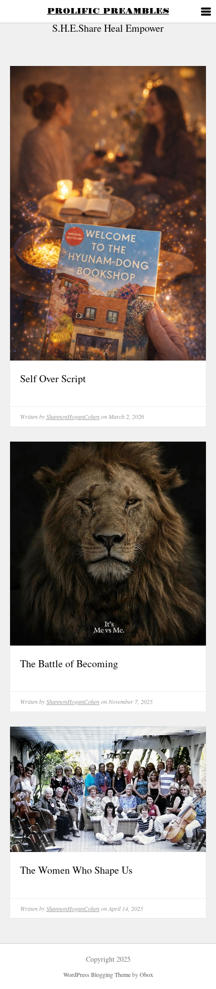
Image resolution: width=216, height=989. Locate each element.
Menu (205, 12)
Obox (146, 974)
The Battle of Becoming (69, 663)
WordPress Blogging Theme (97, 974)
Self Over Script (53, 378)
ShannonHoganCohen (72, 416)
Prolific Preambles (108, 11)
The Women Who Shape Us (76, 870)
